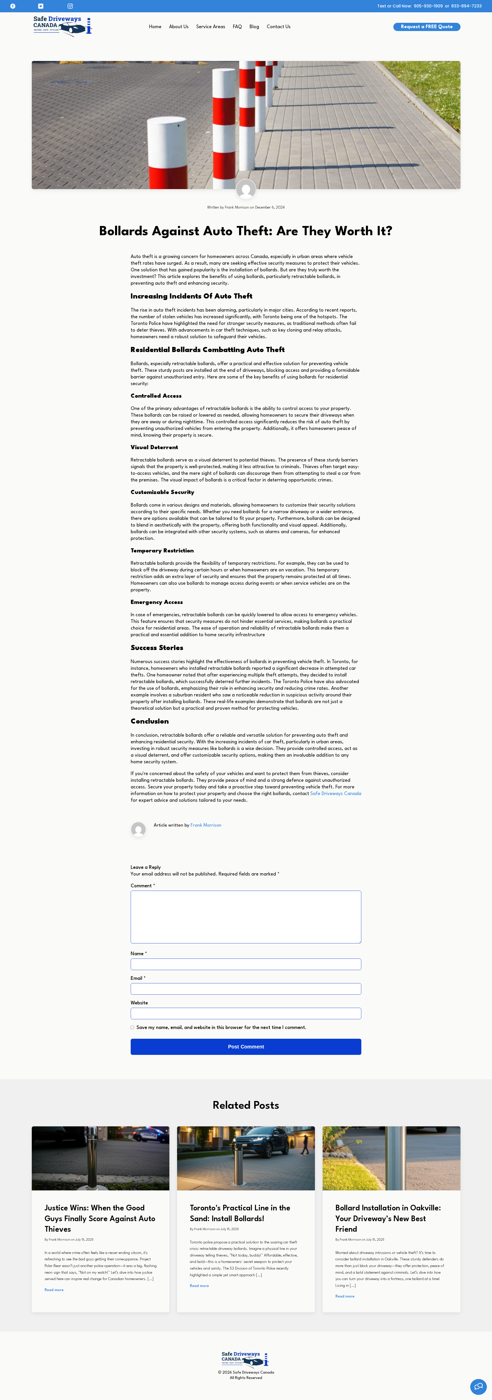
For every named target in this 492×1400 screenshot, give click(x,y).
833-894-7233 (466, 6)
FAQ (237, 27)
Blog (254, 27)
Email (138, 978)
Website (139, 1003)
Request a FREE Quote (427, 27)
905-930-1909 (428, 6)
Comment (143, 886)
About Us (179, 27)
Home (155, 27)
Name (139, 954)
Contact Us (279, 27)
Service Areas (210, 27)
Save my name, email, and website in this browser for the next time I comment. (221, 1027)
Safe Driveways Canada (335, 793)
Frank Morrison (206, 825)
